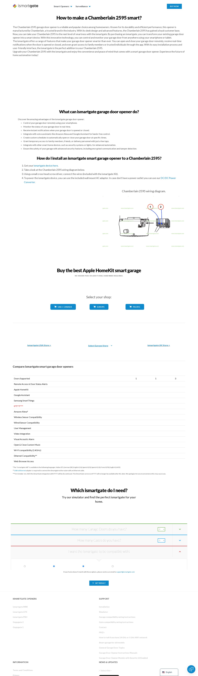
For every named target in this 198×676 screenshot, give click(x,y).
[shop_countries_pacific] (135, 311)
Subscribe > (106, 670)
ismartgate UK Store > (158, 345)
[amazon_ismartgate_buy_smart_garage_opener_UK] (158, 331)
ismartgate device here (46, 165)
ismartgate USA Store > (39, 345)
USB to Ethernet (20, 471)
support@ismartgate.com (125, 572)
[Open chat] (191, 669)
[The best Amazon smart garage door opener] (39, 331)
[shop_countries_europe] (99, 311)
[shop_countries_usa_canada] (63, 311)
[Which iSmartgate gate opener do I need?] (165, 488)
